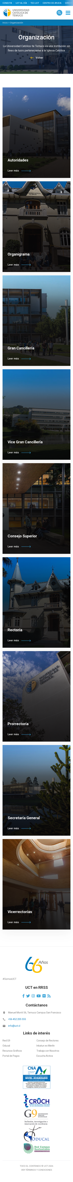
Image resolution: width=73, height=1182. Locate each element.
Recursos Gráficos (12, 1050)
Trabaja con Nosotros (47, 1050)
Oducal (6, 1045)
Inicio (5, 22)
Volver (36, 58)
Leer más (14, 170)
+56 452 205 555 (17, 1019)
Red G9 (6, 1040)
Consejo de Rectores (47, 1040)
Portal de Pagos (11, 1055)
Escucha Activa (44, 1055)
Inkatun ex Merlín (45, 1045)
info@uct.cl (14, 1025)
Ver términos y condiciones (36, 1170)
